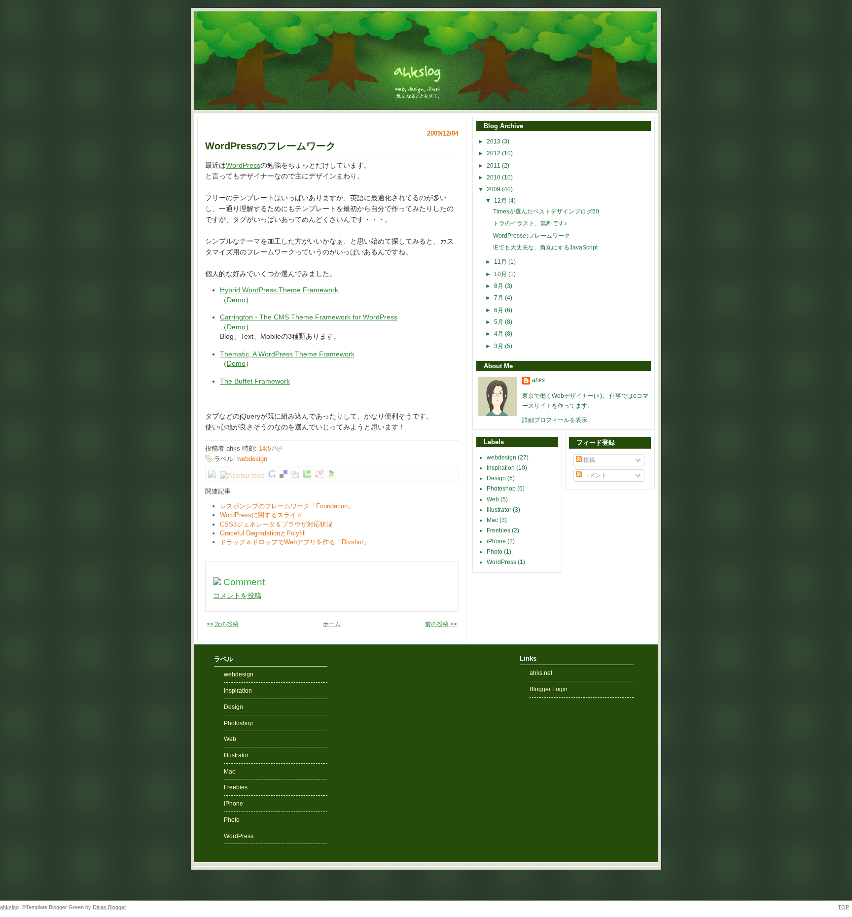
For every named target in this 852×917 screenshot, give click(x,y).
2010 (494, 177)
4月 (499, 333)
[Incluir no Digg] (295, 475)
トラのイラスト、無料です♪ (530, 223)
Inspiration (501, 467)
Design (497, 478)
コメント (594, 475)
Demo (236, 300)
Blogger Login (549, 689)
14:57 (267, 448)
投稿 (588, 460)
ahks (538, 380)
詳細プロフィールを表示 (554, 420)
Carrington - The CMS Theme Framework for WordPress (308, 317)
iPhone (497, 541)
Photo (495, 551)
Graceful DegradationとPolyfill (263, 533)
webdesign (252, 458)
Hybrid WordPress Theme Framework (279, 290)
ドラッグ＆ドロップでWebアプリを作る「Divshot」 (295, 542)
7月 (499, 297)
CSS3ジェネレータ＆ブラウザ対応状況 (276, 524)
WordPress (243, 165)
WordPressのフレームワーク (270, 146)
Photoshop (502, 488)
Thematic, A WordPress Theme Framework (287, 354)
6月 (499, 310)
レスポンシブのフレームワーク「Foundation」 (287, 506)
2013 (494, 141)
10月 (501, 274)
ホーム (332, 624)
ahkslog (9, 907)
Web (493, 499)
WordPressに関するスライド (261, 515)
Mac (493, 520)
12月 (501, 200)
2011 (494, 165)
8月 (499, 285)
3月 (499, 346)
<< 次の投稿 (223, 624)
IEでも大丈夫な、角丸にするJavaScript (545, 247)
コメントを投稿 (237, 596)
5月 (499, 321)
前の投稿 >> (441, 624)
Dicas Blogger (109, 907)
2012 (494, 153)
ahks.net (541, 673)
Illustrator (500, 509)
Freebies (499, 530)
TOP (843, 907)
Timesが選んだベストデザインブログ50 (546, 211)
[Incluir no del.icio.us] (283, 475)
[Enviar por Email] (212, 475)
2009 (494, 189)
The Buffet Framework (255, 381)
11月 (501, 261)
